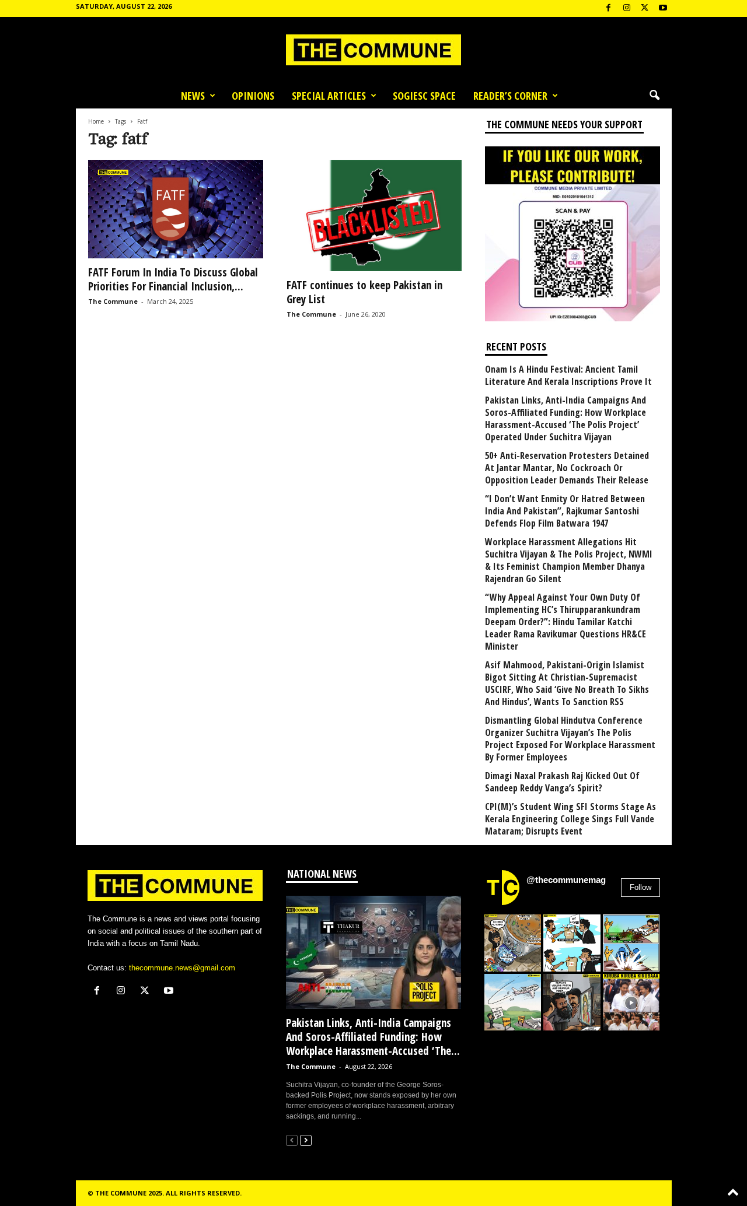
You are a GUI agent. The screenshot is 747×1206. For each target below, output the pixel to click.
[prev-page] (292, 1140)
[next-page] (306, 1140)
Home (96, 121)
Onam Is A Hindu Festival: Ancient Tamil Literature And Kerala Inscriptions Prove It (568, 375)
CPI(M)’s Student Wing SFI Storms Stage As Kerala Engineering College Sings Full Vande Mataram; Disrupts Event (570, 819)
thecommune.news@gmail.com (182, 967)
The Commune (113, 301)
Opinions (253, 96)
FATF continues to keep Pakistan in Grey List (364, 292)
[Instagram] (627, 8)
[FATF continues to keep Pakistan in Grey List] (374, 215)
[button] (654, 95)
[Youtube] (663, 8)
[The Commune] (373, 49)
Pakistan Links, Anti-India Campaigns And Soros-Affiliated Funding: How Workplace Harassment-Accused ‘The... (373, 1036)
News (193, 96)
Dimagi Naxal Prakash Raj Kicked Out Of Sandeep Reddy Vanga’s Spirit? (562, 782)
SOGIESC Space (424, 96)
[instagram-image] (513, 943)
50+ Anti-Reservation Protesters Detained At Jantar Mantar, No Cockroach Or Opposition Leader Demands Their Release (567, 468)
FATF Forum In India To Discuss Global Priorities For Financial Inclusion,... (173, 279)
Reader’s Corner (510, 96)
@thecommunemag (566, 880)
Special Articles (329, 96)
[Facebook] (609, 8)
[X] (645, 8)
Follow (640, 887)
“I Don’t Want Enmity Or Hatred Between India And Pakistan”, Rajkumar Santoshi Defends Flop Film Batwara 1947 (565, 511)
